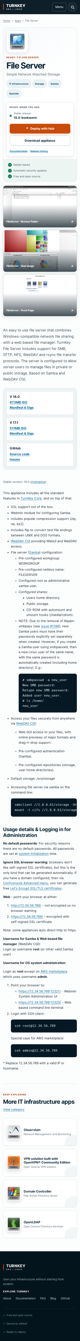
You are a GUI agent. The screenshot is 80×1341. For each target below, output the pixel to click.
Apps (18, 20)
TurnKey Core (31, 498)
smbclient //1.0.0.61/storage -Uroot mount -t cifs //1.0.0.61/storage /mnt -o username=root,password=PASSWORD (46, 807)
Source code (20, 454)
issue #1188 (50, 626)
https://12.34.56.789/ (27, 916)
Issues (15, 459)
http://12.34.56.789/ (26, 905)
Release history (39, 151)
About (7, 1298)
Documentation (19, 151)
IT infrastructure (18, 83)
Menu (59, 7)
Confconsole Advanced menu (25, 883)
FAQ (43, 1298)
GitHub (65, 1298)
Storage (39, 83)
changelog (38, 482)
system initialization (34, 854)
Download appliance (40, 140)
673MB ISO (18, 402)
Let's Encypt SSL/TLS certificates (36, 888)
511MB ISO (18, 428)
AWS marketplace (54, 971)
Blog (53, 1298)
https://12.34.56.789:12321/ (40, 991)
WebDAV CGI (20, 541)
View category (13, 1109)
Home (6, 20)
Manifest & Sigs (22, 408)
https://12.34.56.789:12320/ (40, 1002)
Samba (55, 83)
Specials (14, 93)
